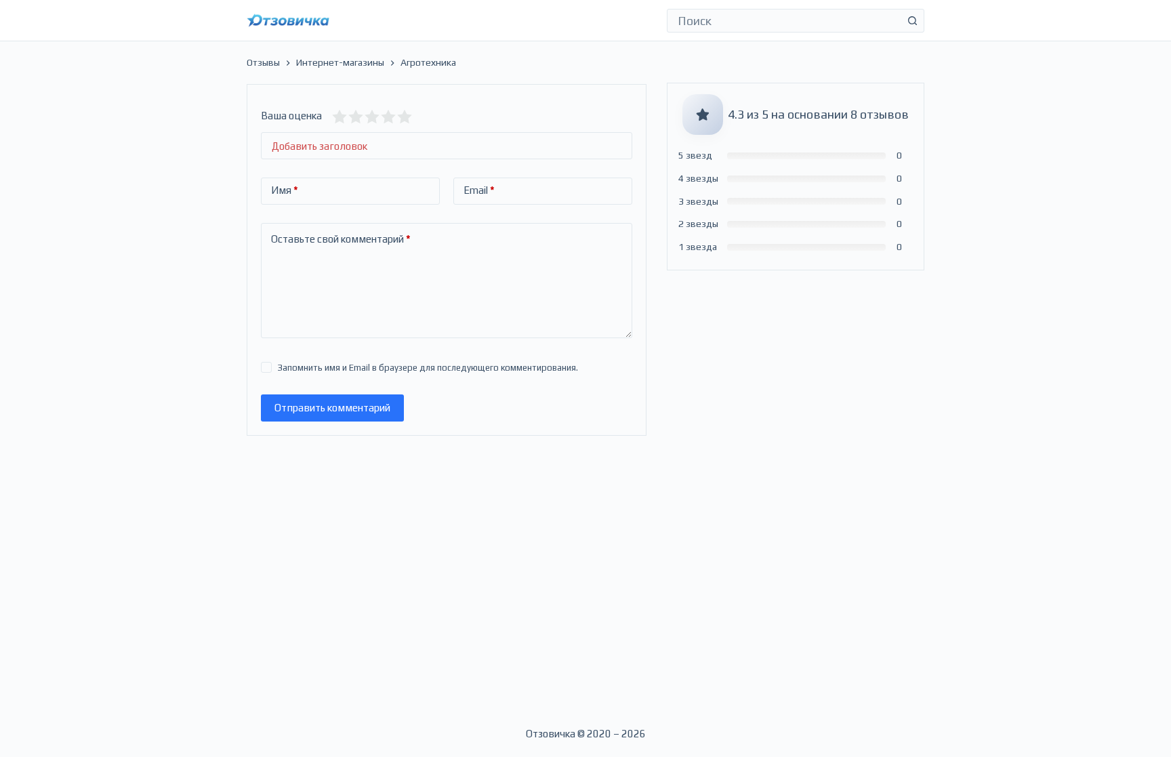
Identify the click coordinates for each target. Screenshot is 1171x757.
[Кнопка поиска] (912, 20)
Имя (284, 190)
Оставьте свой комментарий (341, 239)
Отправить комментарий (332, 407)
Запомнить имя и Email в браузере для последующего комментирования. (428, 368)
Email (479, 190)
